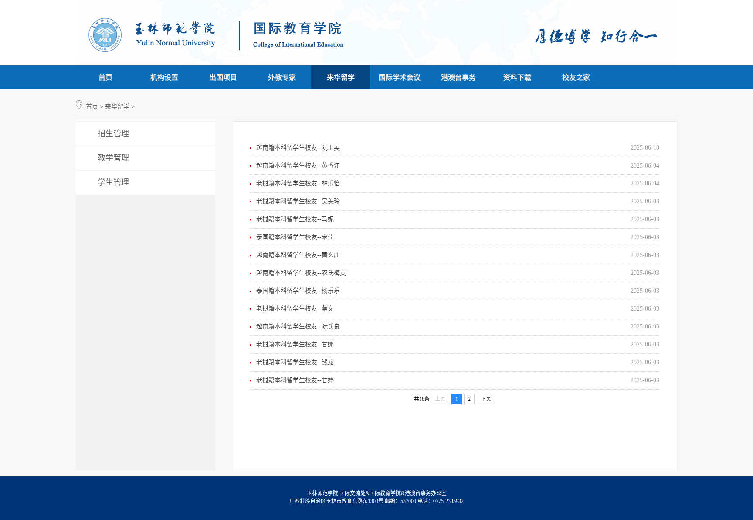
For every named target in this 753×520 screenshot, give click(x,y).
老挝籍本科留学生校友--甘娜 (295, 344)
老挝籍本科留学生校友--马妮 (295, 219)
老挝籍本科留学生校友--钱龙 (295, 362)
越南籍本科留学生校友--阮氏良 (298, 326)
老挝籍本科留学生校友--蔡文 (295, 308)
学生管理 (113, 182)
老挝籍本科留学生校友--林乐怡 (298, 183)
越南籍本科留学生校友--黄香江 (298, 165)
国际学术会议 (400, 77)
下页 (486, 399)
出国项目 (223, 77)
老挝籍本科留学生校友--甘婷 (295, 380)
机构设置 (164, 77)
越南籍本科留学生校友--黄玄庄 (298, 255)
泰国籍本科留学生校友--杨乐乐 (298, 290)
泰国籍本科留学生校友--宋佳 (295, 237)
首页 (105, 77)
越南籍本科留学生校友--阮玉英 (298, 147)
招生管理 (113, 133)
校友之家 (576, 77)
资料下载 (517, 77)
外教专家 (282, 77)
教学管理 (113, 158)
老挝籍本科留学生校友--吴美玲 (298, 201)
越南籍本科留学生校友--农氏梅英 (301, 273)
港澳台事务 (458, 77)
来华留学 (341, 77)
